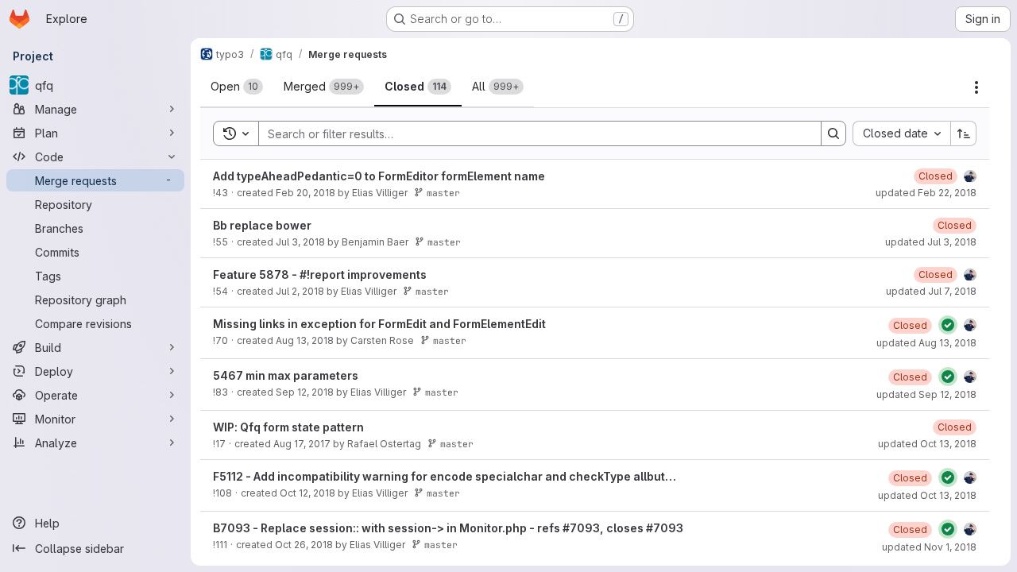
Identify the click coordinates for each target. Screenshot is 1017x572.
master (443, 193)
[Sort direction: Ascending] (963, 133)
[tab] (236, 86)
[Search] (833, 133)
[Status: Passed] (947, 324)
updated (926, 193)
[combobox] (901, 133)
